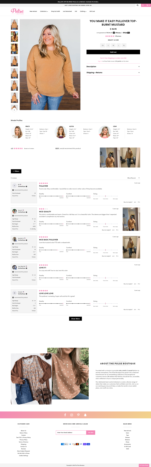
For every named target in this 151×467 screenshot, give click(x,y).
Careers (23, 435)
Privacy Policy (23, 440)
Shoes (127, 442)
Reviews (23, 449)
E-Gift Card (127, 446)
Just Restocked (67, 11)
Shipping (23, 444)
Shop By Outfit (55, 11)
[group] (50, 64)
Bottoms (127, 440)
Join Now (90, 432)
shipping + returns (94, 72)
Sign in (100, 61)
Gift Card (92, 11)
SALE (127, 449)
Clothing (82, 11)
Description (91, 66)
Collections (43, 11)
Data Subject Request (23, 451)
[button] (113, 36)
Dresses (127, 437)
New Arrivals (33, 11)
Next (14, 110)
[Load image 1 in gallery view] (50, 64)
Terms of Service (23, 442)
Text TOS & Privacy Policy (23, 437)
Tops (127, 435)
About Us (23, 431)
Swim (127, 433)
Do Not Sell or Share (23, 453)
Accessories (127, 444)
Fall (76, 11)
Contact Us (23, 446)
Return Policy (23, 433)
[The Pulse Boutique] (17, 11)
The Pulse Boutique (79, 465)
